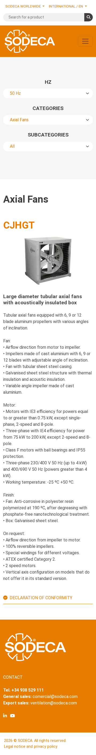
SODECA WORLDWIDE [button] (23, 6)
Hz (48, 82)
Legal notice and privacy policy (30, 746)
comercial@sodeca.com (55, 696)
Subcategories (48, 135)
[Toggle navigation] (85, 41)
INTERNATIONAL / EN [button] (66, 6)
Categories (48, 108)
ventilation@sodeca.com (53, 702)
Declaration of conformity (41, 597)
